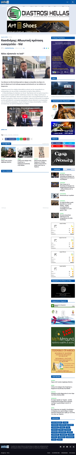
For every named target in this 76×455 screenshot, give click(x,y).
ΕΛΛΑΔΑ (10, 37)
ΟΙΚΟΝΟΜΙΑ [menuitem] (27, 6)
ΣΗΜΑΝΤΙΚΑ (15, 135)
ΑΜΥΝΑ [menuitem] (52, 6)
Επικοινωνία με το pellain (67, 195)
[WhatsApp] (48, 48)
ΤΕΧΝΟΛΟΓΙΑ (61, 437)
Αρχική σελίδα (4, 37)
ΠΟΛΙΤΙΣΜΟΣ (62, 432)
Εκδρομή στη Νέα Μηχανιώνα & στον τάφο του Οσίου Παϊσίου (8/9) (62, 394)
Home (48, 453)
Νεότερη (4, 208)
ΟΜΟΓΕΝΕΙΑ (63, 434)
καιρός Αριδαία (63, 266)
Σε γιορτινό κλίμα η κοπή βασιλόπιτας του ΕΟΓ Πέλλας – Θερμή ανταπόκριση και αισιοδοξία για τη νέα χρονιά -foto (66, 206)
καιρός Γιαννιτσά (62, 237)
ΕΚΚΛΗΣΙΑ (54, 429)
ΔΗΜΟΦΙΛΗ (57, 169)
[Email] (27, 139)
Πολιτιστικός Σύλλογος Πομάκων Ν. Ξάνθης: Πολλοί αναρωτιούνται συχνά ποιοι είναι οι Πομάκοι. (40, 163)
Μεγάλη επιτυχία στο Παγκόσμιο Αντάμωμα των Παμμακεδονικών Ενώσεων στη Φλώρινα (67, 177)
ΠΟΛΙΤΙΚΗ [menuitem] (39, 6)
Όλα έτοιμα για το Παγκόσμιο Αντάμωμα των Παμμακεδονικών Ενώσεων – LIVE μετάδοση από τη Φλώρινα (67, 187)
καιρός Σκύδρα (63, 223)
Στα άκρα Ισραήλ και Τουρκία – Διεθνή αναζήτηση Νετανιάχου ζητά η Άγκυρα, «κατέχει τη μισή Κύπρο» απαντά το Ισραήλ (61, 402)
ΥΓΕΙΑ (68, 427)
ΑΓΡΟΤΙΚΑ (54, 432)
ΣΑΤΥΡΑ (54, 439)
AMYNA (59, 439)
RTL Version (72, 453)
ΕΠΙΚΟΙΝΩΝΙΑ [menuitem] (59, 6)
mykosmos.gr (63, 296)
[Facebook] (44, 48)
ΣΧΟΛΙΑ (69, 169)
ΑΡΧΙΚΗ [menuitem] (4, 6)
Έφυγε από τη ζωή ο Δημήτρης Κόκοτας (6, 161)
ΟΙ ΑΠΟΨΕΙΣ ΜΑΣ (56, 453)
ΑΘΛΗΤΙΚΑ (67, 429)
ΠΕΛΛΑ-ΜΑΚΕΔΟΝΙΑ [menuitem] (18, 6)
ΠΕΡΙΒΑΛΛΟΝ (55, 434)
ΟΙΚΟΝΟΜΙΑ (55, 427)
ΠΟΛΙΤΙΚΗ (10, 135)
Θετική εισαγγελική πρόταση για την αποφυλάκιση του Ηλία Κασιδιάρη (66, 217)
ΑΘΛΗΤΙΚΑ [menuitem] (45, 6)
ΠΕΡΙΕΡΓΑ (71, 434)
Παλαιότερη (45, 208)
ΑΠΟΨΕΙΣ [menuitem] (66, 6)
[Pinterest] (24, 139)
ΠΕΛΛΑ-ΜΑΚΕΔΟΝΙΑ (56, 422)
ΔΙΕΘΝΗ (62, 427)
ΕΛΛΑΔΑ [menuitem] (9, 6)
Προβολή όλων (45, 143)
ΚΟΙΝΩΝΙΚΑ (55, 425)
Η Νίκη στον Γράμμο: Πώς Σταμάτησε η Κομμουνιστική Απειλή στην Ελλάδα (24, 163)
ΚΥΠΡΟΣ (54, 437)
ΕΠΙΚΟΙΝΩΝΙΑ (70, 437)
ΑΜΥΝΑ (61, 429)
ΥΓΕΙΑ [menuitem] (33, 6)
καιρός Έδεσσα (63, 251)
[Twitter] (46, 48)
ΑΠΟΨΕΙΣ (70, 432)
